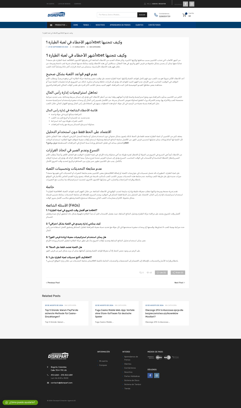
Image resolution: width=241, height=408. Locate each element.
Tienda (86, 25)
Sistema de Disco (131, 380)
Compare (103, 365)
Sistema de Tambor (132, 384)
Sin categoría (94, 47)
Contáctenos (154, 25)
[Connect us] (185, 4)
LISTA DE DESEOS (64, 4)
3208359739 (164, 16)
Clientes (139, 25)
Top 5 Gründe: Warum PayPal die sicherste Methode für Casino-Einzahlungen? (61, 313)
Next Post (179, 283)
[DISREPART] (56, 16)
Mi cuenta (103, 361)
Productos (60, 25)
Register (162, 4)
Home (75, 25)
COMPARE (77, 4)
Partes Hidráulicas (132, 376)
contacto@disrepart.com (61, 383)
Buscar (142, 15)
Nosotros (100, 25)
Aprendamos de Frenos (120, 25)
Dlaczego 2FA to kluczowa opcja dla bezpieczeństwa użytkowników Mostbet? (164, 313)
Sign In (155, 4)
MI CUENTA (50, 4)
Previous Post (53, 283)
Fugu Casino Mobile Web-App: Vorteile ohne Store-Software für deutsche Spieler (115, 313)
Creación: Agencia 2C (68, 400)
